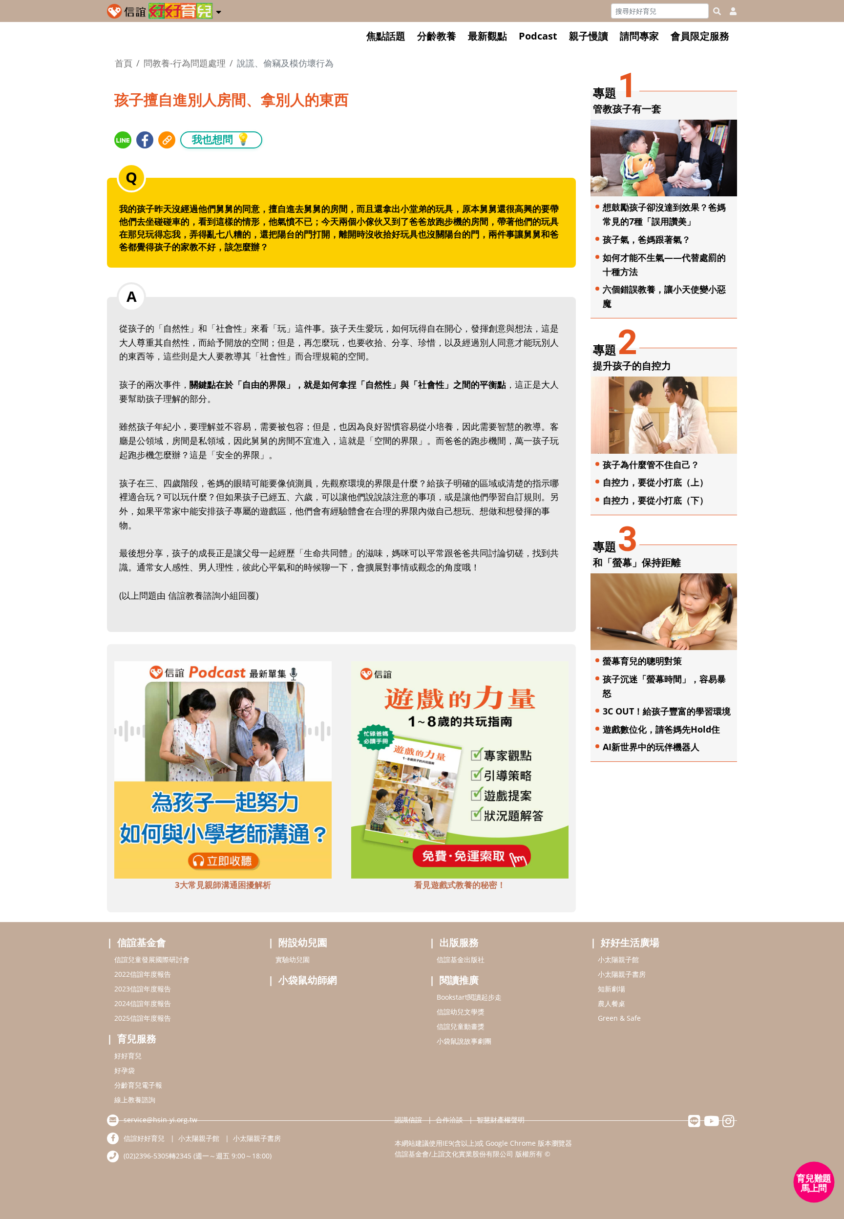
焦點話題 (385, 35)
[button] (218, 10)
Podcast (538, 35)
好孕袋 (124, 1070)
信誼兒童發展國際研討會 (152, 959)
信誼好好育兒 (144, 1138)
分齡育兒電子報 (138, 1085)
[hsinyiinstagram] (728, 1123)
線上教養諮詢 (134, 1099)
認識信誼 (408, 1119)
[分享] (122, 139)
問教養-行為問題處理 (185, 63)
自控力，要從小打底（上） (655, 482)
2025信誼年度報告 (142, 1018)
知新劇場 (611, 988)
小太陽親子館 (618, 959)
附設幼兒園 (302, 942)
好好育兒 (128, 1055)
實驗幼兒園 (292, 959)
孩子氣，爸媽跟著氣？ (647, 239)
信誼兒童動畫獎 (461, 1026)
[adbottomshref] (223, 769)
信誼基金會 (141, 942)
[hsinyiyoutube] (711, 1123)
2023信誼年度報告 (142, 988)
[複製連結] (166, 139)
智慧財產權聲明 (501, 1119)
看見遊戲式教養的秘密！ (460, 884)
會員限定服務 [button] (700, 35)
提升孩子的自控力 (632, 365)
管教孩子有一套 (627, 108)
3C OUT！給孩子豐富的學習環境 (667, 711)
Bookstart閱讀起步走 (469, 997)
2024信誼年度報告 (142, 1003)
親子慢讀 (588, 35)
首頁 (123, 63)
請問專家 (639, 35)
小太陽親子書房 (622, 974)
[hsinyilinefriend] (694, 1123)
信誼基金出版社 (461, 959)
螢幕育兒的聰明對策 (642, 661)
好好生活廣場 (630, 942)
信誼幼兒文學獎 (461, 1011)
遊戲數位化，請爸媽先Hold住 (661, 729)
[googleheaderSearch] (717, 11)
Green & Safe (619, 1018)
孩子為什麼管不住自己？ (651, 464)
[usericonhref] (729, 11)
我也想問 (221, 139)
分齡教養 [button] (436, 35)
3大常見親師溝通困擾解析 (223, 884)
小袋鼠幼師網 (307, 980)
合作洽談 (449, 1119)
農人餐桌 (611, 1003)
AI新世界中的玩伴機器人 (651, 747)
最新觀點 (487, 35)
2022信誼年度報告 (142, 974)
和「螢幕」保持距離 (637, 562)
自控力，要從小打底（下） (655, 500)
